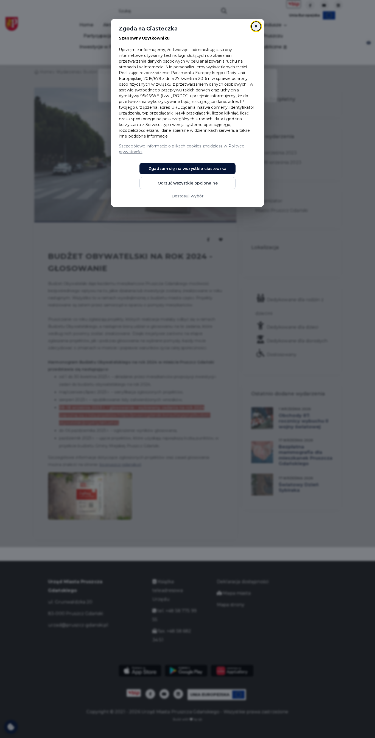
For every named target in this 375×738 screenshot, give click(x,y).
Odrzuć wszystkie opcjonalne (188, 183)
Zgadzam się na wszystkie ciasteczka (187, 168)
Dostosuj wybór (188, 196)
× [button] (256, 26)
